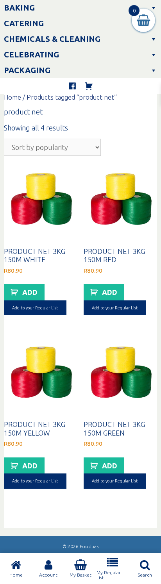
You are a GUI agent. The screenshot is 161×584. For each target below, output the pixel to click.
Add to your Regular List (35, 307)
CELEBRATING (31, 54)
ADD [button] (30, 292)
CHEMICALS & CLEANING (52, 38)
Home (12, 97)
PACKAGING (27, 70)
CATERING (24, 23)
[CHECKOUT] (88, 86)
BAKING (19, 7)
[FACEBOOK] (72, 86)
